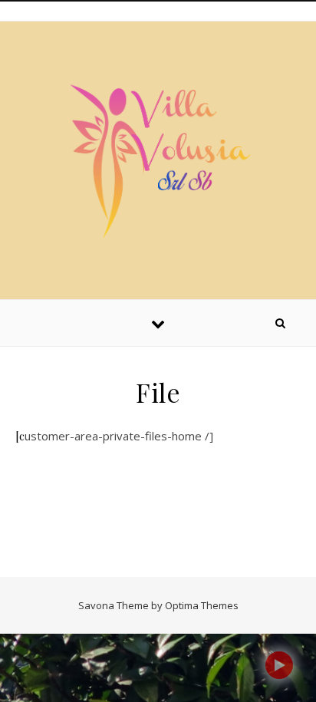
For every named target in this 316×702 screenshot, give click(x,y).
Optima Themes (202, 605)
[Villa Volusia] (158, 158)
